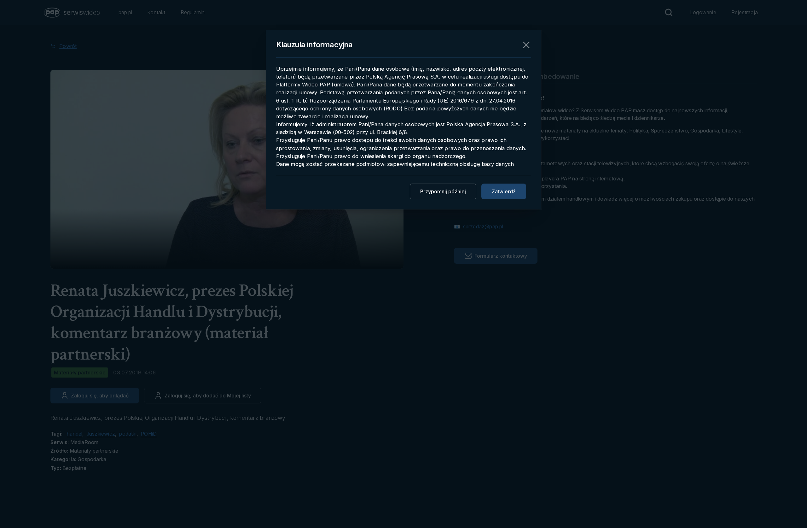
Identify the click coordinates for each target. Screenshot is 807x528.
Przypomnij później (443, 191)
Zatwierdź (504, 191)
